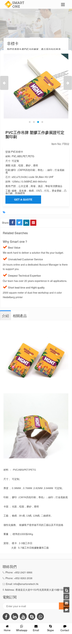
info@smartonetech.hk (25, 584)
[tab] (5, 315)
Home (7, 630)
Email (36, 630)
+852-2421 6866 (23, 572)
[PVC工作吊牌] (36, 86)
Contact (64, 630)
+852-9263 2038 (23, 578)
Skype (50, 630)
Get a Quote (23, 199)
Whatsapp (21, 630)
